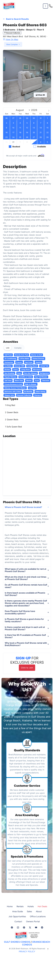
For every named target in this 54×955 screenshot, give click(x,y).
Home (10, 906)
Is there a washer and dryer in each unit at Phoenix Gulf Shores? (25, 628)
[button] (27, 76)
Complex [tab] (18, 348)
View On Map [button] (12, 39)
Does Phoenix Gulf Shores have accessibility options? (20, 612)
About (39, 911)
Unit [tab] (7, 348)
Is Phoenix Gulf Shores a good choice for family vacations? (24, 620)
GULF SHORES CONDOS (17, 942)
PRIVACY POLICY (27, 951)
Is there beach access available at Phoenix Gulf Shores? (25, 594)
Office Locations (38, 916)
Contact (18, 921)
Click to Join (27, 667)
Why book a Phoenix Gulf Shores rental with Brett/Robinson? (26, 644)
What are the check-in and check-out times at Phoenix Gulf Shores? (25, 578)
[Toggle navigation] (45, 6)
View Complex (12, 44)
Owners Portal (33, 921)
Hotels (31, 906)
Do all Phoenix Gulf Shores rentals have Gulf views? (26, 585)
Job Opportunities (17, 916)
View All (41, 95)
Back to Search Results (17, 19)
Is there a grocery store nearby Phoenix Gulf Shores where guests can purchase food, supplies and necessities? (26, 603)
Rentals (20, 906)
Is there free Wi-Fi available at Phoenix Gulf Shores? (25, 636)
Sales (29, 911)
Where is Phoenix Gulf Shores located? (23, 507)
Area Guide (17, 911)
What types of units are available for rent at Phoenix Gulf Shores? (25, 570)
